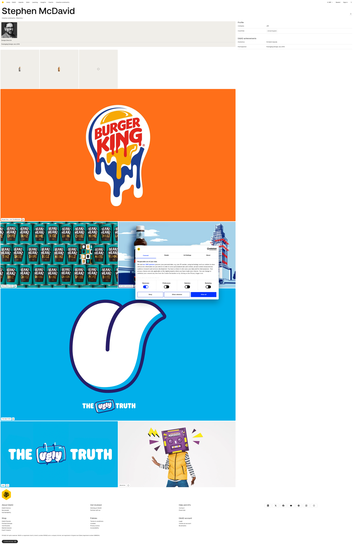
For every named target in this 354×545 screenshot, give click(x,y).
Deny (150, 294)
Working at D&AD (96, 508)
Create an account (185, 523)
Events (51, 2)
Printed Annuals (7, 523)
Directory (19, 18)
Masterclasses (7, 528)
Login (181, 521)
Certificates (6, 525)
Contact (182, 508)
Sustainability (6, 512)
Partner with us (95, 510)
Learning (35, 2)
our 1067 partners (149, 264)
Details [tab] (166, 255)
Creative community (62, 2)
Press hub (182, 510)
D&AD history (6, 508)
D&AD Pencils (6, 521)
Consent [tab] (146, 255)
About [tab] (208, 255)
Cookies (93, 523)
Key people (5, 510)
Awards (21, 2)
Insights (43, 2)
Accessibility (94, 528)
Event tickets (6, 530)
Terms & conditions (96, 521)
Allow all (203, 294)
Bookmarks (182, 525)
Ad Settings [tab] (187, 255)
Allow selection (177, 294)
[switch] (166, 286)
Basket (338, 2)
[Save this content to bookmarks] (350, 14)
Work (27, 2)
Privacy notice (95, 525)
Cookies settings (8, 541)
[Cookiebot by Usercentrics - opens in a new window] (208, 249)
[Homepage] (3, 2)
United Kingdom (272, 31)
